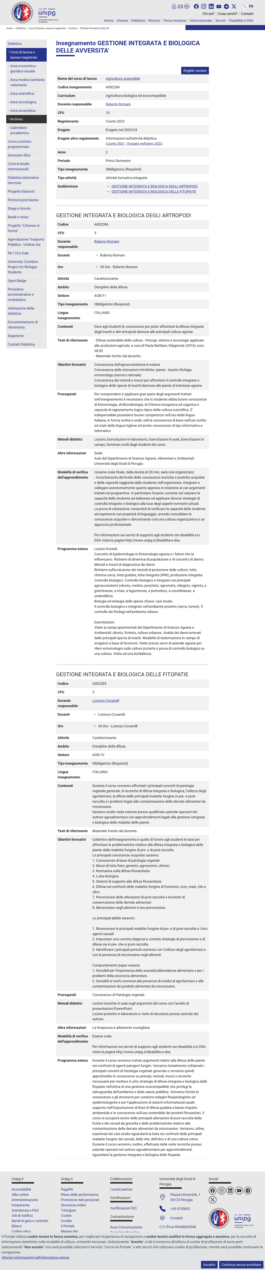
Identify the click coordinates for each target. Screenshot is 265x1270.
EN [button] (251, 6)
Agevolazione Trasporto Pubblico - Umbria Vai (26, 242)
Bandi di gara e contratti (30, 1221)
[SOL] (186, 6)
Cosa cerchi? (228, 14)
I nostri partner (121, 1189)
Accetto (209, 1265)
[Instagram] (203, 6)
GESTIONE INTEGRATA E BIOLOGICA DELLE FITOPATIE (154, 192)
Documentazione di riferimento (23, 324)
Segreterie (16, 336)
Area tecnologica (23, 102)
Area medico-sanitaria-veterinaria (27, 82)
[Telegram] (226, 6)
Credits (66, 1221)
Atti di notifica (22, 1215)
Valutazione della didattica (21, 311)
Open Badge (17, 281)
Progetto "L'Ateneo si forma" (23, 228)
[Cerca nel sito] (244, 6)
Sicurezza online (73, 1205)
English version (195, 71)
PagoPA (67, 1189)
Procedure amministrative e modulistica (21, 294)
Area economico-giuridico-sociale (23, 68)
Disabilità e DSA (241, 20)
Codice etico (21, 1231)
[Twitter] (233, 6)
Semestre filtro (19, 155)
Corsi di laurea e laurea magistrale (23, 54)
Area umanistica (23, 111)
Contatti (247, 14)
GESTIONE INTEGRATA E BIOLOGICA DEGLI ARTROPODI (155, 186)
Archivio (16, 119)
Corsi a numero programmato (19, 144)
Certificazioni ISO (123, 1208)
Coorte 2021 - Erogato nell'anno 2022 (134, 144)
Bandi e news (18, 217)
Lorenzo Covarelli (105, 701)
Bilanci (17, 1226)
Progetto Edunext (21, 191)
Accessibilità (21, 1189)
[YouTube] (218, 6)
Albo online (20, 1195)
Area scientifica (22, 93)
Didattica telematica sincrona (23, 180)
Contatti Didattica (21, 344)
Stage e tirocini (19, 208)
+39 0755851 (180, 1209)
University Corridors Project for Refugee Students (23, 267)
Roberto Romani (118, 104)
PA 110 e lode (18, 253)
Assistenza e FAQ (25, 1210)
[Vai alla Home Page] (35, 12)
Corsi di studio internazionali (18, 166)
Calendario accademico (19, 130)
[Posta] (180, 6)
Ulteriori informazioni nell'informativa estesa (35, 1257)
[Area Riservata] (174, 6)
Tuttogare (68, 1210)
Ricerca (154, 20)
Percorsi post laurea (23, 200)
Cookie (66, 1215)
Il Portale (67, 1226)
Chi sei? (209, 14)
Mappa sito (69, 1231)
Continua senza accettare (241, 1265)
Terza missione (175, 20)
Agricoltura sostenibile (123, 78)
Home (108, 20)
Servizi (220, 20)
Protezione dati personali (80, 1200)
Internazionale (201, 20)
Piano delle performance (80, 1195)
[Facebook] (196, 6)
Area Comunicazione (126, 1227)
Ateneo (122, 20)
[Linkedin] (211, 6)
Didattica (138, 20)
